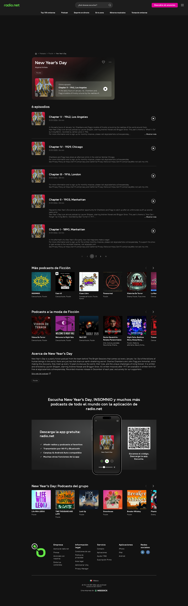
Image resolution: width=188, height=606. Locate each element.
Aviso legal (79, 561)
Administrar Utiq (81, 565)
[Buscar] (109, 5)
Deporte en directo (81, 13)
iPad (120, 552)
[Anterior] (146, 267)
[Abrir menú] (182, 5)
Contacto (100, 549)
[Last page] (106, 256)
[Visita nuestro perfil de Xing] (148, 552)
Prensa (56, 552)
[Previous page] (87, 256)
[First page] (82, 256)
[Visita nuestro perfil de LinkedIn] (143, 552)
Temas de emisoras (139, 13)
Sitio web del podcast (40, 374)
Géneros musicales (117, 13)
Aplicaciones (102, 552)
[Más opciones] (110, 62)
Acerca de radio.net (61, 549)
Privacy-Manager (82, 569)
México (95, 581)
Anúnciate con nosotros (59, 557)
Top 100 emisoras (48, 13)
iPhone (121, 549)
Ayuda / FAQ (102, 556)
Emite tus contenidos (57, 564)
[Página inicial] (36, 54)
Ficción (38, 73)
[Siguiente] (153, 267)
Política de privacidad (79, 556)
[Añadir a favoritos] (103, 62)
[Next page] (101, 256)
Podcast (64, 13)
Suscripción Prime (104, 560)
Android (122, 556)
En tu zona (99, 13)
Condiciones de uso (82, 551)
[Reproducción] (105, 89)
